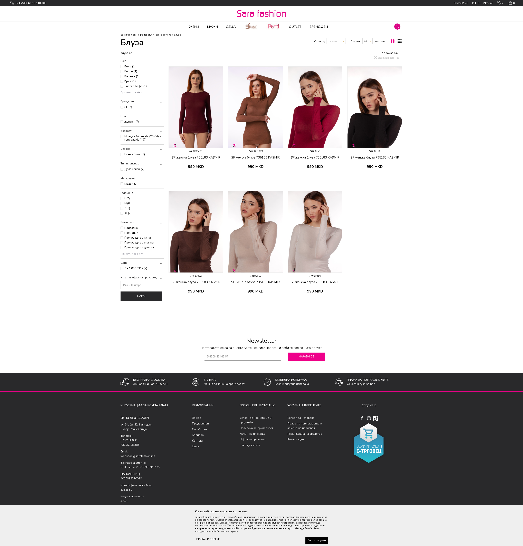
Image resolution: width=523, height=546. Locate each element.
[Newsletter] (300, 30)
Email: (189, 22)
